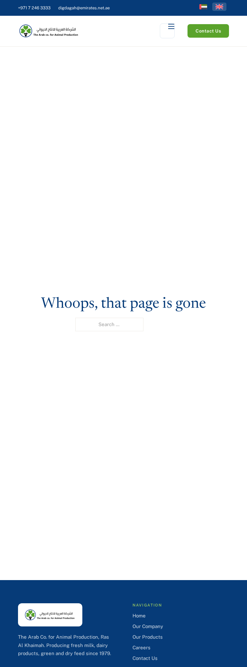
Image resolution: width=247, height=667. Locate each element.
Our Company (148, 626)
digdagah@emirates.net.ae (84, 8)
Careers (142, 647)
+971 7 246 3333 (34, 8)
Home (139, 615)
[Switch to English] (219, 7)
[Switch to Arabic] (203, 7)
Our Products (148, 637)
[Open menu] (167, 30)
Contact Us (208, 30)
